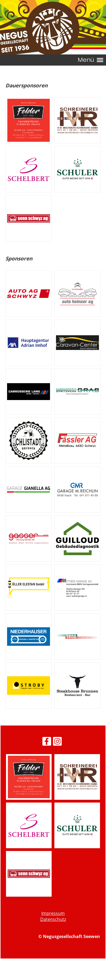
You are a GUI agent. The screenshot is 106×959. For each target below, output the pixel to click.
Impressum (53, 913)
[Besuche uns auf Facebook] (46, 742)
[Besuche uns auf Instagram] (57, 742)
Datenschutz (53, 919)
